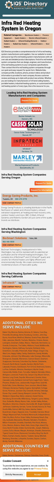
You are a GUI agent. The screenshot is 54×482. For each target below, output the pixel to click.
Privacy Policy (41, 468)
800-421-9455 (37, 283)
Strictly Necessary (14, 474)
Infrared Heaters (37, 44)
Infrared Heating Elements (27, 41)
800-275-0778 (21, 199)
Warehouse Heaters (32, 35)
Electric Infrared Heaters (38, 38)
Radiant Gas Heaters (20, 44)
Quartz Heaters (20, 38)
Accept (37, 474)
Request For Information (41, 190)
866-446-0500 (8, 242)
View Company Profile (12, 203)
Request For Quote (29, 100)
